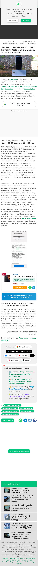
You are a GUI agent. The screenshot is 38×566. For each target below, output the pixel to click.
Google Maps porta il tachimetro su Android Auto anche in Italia (21, 374)
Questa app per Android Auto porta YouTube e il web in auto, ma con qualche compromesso (21, 535)
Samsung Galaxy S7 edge (10, 411)
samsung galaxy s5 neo (9, 408)
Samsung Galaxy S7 (26, 408)
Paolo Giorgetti (8, 41)
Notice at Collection (16, 560)
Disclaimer (13, 558)
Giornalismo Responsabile (10, 562)
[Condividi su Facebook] (35, 420)
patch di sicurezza (29, 219)
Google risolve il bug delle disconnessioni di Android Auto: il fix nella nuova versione (21, 508)
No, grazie (12, 20)
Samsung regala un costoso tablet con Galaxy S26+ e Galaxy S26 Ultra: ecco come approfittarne (21, 526)
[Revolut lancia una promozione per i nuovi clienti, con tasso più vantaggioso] (7, 517)
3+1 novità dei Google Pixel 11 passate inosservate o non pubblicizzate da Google (22, 498)
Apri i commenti (8, 420)
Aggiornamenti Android (10, 43)
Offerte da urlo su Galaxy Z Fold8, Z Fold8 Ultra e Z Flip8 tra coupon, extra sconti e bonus (21, 381)
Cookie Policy (28, 560)
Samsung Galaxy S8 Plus (10, 414)
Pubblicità (23, 562)
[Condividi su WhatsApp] (30, 287)
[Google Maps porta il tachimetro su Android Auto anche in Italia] (7, 490)
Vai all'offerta (19, 287)
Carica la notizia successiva (19, 451)
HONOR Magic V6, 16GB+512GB (23, 277)
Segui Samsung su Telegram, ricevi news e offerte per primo (20, 296)
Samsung (21, 43)
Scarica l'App (31, 562)
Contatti (19, 563)
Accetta (26, 20)
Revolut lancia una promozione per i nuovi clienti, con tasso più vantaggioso (20, 517)
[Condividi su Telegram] (33, 287)
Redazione (5, 558)
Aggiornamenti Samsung (12, 405)
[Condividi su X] (30, 420)
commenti (33, 43)
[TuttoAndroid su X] (32, 355)
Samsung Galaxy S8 (27, 411)
